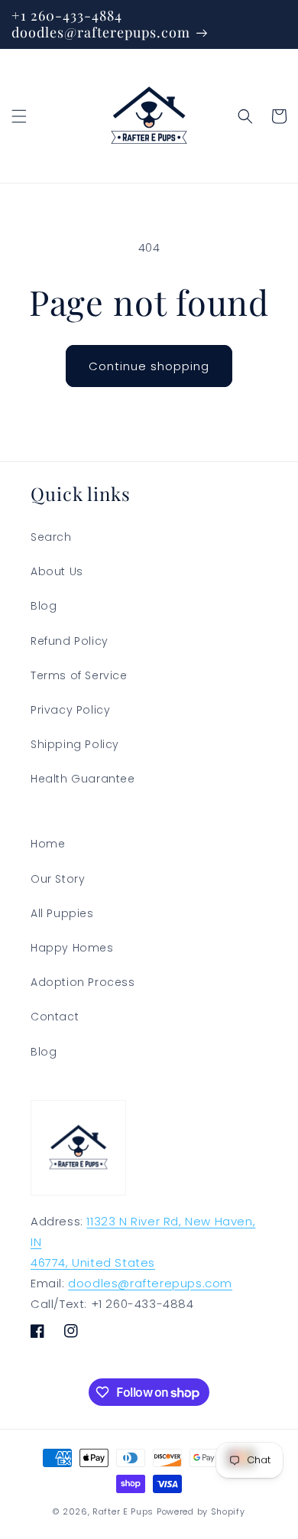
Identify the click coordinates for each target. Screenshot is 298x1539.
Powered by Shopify (201, 1511)
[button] (19, 116)
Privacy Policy (70, 709)
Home (48, 843)
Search (51, 537)
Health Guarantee (83, 778)
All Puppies (62, 913)
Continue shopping (149, 366)
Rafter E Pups (123, 1511)
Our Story (58, 879)
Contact (55, 1016)
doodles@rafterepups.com (150, 1283)
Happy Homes (72, 947)
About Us (57, 571)
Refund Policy (70, 641)
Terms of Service (79, 675)
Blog (44, 605)
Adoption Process (83, 982)
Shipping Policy (75, 744)
